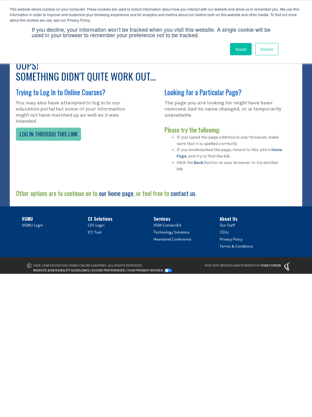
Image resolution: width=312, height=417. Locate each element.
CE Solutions (100, 219)
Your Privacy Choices (145, 270)
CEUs (224, 232)
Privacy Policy (231, 239)
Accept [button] (240, 49)
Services (162, 219)
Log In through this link (49, 133)
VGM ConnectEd (167, 225)
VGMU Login (32, 225)
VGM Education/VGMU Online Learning (74, 265)
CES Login (96, 225)
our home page (116, 193)
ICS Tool (94, 232)
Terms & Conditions (236, 246)
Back (199, 162)
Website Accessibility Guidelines (61, 270)
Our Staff (227, 225)
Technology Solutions (172, 232)
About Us (228, 219)
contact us (183, 193)
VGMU (27, 219)
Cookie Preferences (108, 270)
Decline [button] (267, 49)
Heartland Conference (172, 239)
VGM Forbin (271, 265)
